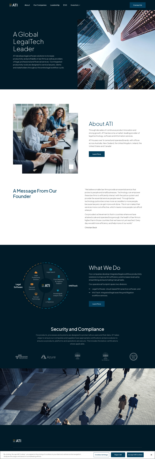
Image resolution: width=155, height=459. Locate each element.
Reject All (118, 455)
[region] (77, 455)
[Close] (151, 454)
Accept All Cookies (135, 455)
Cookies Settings (101, 455)
